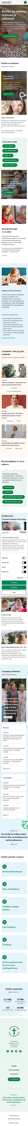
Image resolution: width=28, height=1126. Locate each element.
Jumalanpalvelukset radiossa (13, 497)
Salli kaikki (14, 582)
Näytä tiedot (20, 577)
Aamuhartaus (8, 487)
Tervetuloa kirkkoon (10, 36)
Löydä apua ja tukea (7, 66)
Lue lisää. (4, 255)
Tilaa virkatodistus (10, 150)
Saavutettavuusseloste (14, 1119)
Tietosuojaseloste (14, 1115)
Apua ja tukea (8, 94)
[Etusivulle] (6, 2)
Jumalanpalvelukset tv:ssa (12, 501)
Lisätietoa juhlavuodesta (8, 337)
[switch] (24, 562)
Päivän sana (8, 155)
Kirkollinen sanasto (10, 160)
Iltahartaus (7, 492)
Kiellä (14, 592)
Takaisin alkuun (14, 1123)
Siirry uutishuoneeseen (9, 674)
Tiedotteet (6, 768)
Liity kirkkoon (8, 192)
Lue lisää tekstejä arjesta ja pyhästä (13, 357)
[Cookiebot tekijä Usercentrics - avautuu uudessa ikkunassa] (20, 532)
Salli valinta (14, 587)
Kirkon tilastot (12, 992)
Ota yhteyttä (14, 1074)
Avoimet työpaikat (9, 165)
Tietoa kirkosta (9, 146)
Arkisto (5, 815)
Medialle (14, 1066)
